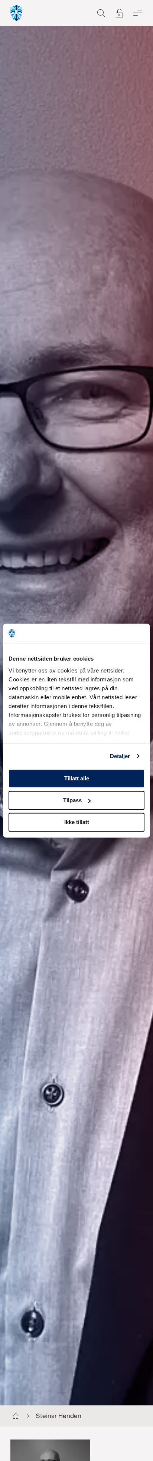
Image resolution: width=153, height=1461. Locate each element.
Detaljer (120, 756)
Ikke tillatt (76, 822)
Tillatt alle (76, 778)
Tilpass (72, 800)
